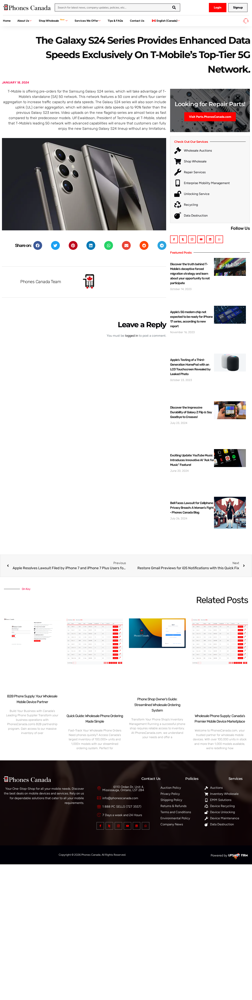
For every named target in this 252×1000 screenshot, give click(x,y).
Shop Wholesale (52, 20)
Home (7, 20)
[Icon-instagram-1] (192, 239)
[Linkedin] (210, 239)
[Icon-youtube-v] (201, 239)
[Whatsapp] (219, 239)
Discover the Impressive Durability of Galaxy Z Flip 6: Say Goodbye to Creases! (191, 412)
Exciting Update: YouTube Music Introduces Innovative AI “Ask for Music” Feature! (192, 460)
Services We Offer (86, 20)
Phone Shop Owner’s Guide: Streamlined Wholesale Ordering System (157, 705)
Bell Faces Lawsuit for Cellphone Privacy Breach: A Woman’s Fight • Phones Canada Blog (192, 507)
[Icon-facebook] (174, 239)
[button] (37, 245)
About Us (23, 20)
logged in (131, 335)
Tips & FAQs (115, 20)
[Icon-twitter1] (183, 239)
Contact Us (137, 20)
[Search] (174, 7)
